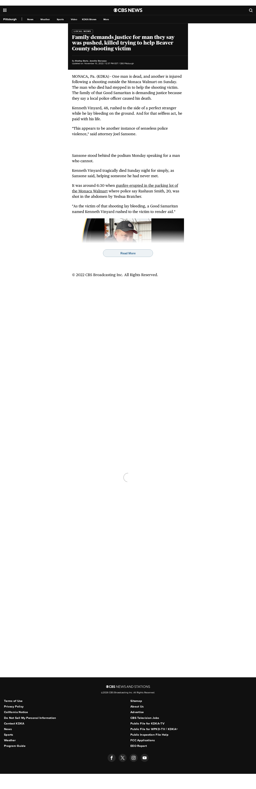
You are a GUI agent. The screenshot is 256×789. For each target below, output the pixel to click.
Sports (60, 19)
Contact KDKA (14, 723)
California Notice (16, 712)
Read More (128, 253)
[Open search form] (251, 10)
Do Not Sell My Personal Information (30, 718)
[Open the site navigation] (44, 10)
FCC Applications (142, 740)
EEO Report (138, 746)
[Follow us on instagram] (134, 758)
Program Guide (14, 746)
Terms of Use (13, 701)
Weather (45, 19)
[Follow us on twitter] (123, 758)
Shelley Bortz (81, 61)
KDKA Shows (89, 19)
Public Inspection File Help (149, 734)
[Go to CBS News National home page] (128, 10)
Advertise (137, 712)
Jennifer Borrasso (98, 61)
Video (74, 19)
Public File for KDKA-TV (147, 723)
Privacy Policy (14, 706)
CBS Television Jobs (144, 718)
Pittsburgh (10, 19)
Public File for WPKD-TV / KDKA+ (154, 729)
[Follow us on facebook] (112, 758)
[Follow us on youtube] (145, 758)
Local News (82, 31)
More (106, 19)
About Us (137, 706)
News (30, 19)
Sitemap (136, 701)
